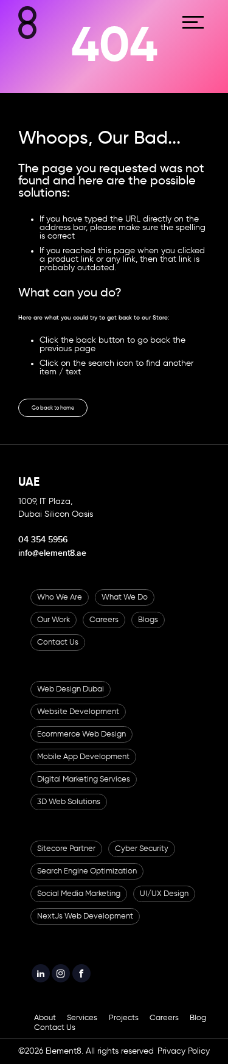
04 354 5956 (42, 548)
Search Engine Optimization (87, 880)
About (45, 1032)
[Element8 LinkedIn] (44, 985)
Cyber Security (141, 857)
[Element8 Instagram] (71, 985)
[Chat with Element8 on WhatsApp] (204, 988)
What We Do (125, 606)
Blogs (148, 628)
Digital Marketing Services (83, 788)
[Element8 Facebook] (98, 985)
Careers (104, 628)
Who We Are (59, 606)
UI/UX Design (164, 902)
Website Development (78, 720)
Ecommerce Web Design (81, 743)
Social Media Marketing (78, 902)
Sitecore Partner (66, 857)
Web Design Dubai (70, 698)
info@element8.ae (52, 561)
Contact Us (57, 651)
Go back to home (65, 413)
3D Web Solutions (68, 810)
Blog (198, 1032)
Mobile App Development (83, 765)
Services (82, 1032)
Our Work (53, 628)
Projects (124, 1032)
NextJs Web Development (85, 925)
